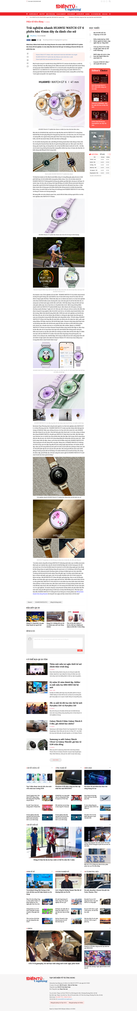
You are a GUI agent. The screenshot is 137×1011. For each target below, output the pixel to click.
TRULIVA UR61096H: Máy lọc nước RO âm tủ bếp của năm (100, 105)
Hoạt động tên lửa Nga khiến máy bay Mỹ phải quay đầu (90, 797)
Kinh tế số (42, 14)
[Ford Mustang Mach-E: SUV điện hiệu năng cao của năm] (100, 79)
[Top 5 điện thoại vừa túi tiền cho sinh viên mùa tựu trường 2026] (39, 777)
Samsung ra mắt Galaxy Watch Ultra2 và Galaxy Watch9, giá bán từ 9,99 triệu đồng (65, 742)
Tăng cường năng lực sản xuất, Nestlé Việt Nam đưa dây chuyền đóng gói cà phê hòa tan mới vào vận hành (97, 844)
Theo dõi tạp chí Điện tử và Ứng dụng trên (52, 39)
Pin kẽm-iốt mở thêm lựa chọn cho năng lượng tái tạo (95, 787)
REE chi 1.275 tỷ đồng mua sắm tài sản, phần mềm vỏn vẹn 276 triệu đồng (96, 865)
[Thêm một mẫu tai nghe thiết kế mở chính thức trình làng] (37, 669)
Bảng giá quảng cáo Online (76, 1002)
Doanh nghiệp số (61, 14)
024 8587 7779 (59, 997)
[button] (110, 154)
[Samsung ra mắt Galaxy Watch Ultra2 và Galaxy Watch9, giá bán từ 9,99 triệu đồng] (37, 744)
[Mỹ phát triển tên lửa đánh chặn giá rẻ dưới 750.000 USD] (105, 817)
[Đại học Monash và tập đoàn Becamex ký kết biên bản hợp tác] (76, 921)
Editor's (99, 70)
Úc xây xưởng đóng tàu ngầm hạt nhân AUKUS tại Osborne (91, 806)
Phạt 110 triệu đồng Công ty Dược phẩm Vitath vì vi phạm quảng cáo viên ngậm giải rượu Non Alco (33, 901)
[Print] (40, 40)
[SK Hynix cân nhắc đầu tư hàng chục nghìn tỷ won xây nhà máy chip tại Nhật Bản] (76, 911)
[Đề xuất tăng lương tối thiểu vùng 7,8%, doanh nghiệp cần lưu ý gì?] (76, 902)
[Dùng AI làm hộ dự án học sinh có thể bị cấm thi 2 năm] (54, 842)
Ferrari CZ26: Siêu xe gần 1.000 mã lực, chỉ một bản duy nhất (91, 910)
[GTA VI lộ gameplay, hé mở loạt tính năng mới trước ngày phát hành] (54, 946)
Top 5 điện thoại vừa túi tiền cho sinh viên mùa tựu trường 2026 (86, 17)
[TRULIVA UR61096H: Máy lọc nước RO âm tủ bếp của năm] (100, 97)
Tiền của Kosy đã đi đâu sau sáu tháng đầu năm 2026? (32, 920)
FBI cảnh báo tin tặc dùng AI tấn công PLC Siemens (62, 805)
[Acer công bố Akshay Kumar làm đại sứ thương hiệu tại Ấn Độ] (68, 881)
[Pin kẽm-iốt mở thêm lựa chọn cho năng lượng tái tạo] (97, 777)
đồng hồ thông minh (55, 602)
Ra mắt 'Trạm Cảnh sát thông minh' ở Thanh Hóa (33, 805)
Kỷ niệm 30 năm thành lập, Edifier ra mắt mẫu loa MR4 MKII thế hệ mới (65, 685)
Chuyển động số (33, 14)
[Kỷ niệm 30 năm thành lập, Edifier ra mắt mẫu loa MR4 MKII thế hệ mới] (37, 687)
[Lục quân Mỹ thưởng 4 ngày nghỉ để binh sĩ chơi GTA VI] (97, 958)
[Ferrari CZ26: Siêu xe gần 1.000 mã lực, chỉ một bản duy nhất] (105, 911)
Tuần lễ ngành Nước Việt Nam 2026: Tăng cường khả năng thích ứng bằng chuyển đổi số (33, 798)
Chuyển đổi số (80, 14)
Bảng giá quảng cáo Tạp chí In (59, 1002)
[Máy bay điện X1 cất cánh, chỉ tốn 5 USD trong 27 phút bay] (105, 921)
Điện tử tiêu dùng (50, 14)
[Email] (38, 40)
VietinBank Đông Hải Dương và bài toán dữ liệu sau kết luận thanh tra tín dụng (39, 892)
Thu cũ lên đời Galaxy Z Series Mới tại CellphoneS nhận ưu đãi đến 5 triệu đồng (75, 625)
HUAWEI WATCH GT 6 (41, 602)
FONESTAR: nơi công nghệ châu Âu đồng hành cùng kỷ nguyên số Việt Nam (62, 797)
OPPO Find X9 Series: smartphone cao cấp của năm (99, 123)
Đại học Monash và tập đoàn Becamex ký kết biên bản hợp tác (61, 920)
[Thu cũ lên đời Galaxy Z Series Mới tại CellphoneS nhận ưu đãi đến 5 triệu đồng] (76, 617)
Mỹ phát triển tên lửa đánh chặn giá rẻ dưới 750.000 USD (90, 816)
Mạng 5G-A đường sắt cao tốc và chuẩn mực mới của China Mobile (55, 625)
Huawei (30, 602)
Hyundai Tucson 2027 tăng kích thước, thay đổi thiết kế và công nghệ (91, 900)
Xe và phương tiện (96, 14)
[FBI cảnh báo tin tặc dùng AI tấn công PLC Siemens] (76, 808)
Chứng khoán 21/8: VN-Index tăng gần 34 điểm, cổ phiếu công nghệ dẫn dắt (32, 911)
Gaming (87, 14)
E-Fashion (47, 22)
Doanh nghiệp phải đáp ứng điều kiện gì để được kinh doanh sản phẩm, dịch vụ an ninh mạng (33, 817)
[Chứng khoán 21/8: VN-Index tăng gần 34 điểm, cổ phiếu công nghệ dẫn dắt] (47, 911)
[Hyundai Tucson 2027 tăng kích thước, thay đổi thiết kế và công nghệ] (105, 902)
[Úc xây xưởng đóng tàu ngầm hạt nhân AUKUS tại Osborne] (105, 808)
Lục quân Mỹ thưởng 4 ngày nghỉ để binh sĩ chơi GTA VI (97, 967)
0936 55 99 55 (67, 997)
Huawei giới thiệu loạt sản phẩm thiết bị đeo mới (49, 59)
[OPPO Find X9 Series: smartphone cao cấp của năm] (100, 115)
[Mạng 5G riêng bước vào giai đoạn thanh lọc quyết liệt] (35, 617)
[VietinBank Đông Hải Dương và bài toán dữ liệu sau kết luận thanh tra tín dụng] (39, 881)
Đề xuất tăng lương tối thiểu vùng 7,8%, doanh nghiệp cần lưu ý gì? (61, 900)
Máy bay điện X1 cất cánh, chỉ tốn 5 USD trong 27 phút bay (91, 920)
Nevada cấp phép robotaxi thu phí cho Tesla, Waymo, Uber (96, 891)
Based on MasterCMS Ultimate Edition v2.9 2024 (62, 1009)
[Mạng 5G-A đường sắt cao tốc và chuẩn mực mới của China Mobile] (56, 617)
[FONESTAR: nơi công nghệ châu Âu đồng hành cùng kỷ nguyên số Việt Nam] (76, 798)
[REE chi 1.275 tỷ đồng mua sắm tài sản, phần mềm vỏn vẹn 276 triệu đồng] (97, 856)
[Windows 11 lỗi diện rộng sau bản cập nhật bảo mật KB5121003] (68, 777)
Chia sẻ (28, 40)
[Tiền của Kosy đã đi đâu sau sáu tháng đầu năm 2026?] (47, 921)
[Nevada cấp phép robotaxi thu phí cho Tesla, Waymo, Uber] (97, 881)
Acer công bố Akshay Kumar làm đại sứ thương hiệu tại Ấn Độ (68, 891)
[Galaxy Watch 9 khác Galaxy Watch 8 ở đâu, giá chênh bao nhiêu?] (37, 726)
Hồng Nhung (33, 35)
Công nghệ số (71, 14)
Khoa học (105, 14)
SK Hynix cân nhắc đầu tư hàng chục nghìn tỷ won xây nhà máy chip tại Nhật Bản (62, 911)
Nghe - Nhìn (52, 690)
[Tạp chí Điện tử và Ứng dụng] (68, 7)
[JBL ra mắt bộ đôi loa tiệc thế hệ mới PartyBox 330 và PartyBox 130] (37, 708)
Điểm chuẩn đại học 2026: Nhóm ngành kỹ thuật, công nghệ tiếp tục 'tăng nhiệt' (101, 41)
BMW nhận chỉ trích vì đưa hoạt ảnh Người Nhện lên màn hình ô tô (101, 56)
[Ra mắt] (47, 808)
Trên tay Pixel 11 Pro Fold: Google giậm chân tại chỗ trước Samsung (101, 48)
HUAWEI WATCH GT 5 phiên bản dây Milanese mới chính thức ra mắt (54, 57)
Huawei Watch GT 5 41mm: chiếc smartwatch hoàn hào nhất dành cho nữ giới (56, 54)
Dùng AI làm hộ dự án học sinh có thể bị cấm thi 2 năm (44, 17)
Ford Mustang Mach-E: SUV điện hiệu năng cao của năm (99, 87)
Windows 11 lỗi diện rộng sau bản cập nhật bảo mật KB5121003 (67, 787)
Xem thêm (55, 760)
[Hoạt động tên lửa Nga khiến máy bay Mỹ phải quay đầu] (105, 798)
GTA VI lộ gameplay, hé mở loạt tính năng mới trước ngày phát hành (54, 963)
